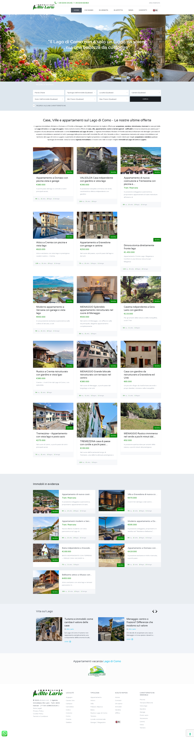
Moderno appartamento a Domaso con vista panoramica (154, 521)
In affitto (118, 10)
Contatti (143, 10)
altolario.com (44, 700)
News (130, 10)
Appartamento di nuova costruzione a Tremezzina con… (88, 494)
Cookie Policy (38, 714)
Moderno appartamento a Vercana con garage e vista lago (50, 310)
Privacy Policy (38, 711)
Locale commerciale (98, 719)
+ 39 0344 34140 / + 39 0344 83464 (73, 3)
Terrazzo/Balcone (146, 703)
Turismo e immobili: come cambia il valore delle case (78, 622)
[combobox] (81, 92)
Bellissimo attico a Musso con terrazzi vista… (83, 574)
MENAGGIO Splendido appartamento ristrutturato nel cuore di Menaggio (96, 310)
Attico (92, 700)
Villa (92, 704)
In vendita (103, 10)
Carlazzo (69, 704)
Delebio (69, 722)
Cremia (68, 719)
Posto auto (144, 715)
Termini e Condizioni (40, 716)
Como (68, 716)
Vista (142, 725)
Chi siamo (89, 10)
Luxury (142, 721)
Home (76, 10)
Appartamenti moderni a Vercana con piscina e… (84, 521)
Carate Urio (70, 700)
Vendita (118, 710)
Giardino (143, 709)
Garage (142, 712)
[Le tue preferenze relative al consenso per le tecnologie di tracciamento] (190, 734)
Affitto (117, 713)
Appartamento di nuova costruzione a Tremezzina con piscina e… (140, 181)
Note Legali (37, 708)
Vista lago (143, 706)
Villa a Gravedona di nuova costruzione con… (149, 494)
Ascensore (144, 718)
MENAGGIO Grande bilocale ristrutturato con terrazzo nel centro (95, 374)
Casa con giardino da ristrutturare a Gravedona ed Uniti (139, 374)
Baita (92, 710)
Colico (68, 710)
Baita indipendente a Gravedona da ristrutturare (84, 548)
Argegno (69, 697)
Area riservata (154, 3)
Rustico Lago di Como (98, 713)
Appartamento (96, 697)
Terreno (93, 716)
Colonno (69, 713)
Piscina (142, 700)
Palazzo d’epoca (96, 707)
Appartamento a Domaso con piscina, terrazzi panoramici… (155, 548)
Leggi (66, 641)
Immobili (118, 707)
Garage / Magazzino (98, 722)
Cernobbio (70, 707)
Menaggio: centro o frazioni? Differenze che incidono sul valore (140, 622)
